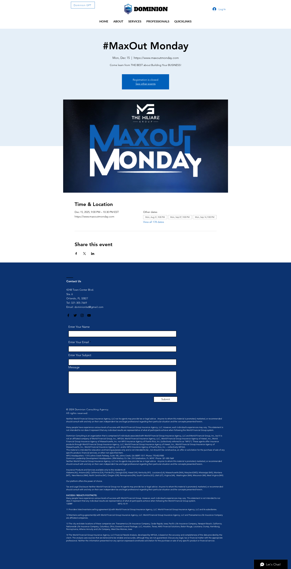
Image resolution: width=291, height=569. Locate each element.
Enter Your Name (79, 326)
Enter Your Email (78, 342)
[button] (118, 21)
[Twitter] (75, 315)
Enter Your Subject (79, 355)
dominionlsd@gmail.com (88, 307)
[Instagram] (82, 315)
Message (73, 367)
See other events (146, 83)
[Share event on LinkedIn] (92, 253)
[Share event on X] (84, 253)
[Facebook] (68, 315)
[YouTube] (89, 315)
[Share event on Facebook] (76, 253)
